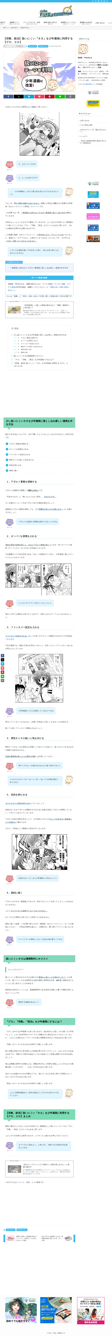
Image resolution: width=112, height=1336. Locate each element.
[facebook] (92, 1)
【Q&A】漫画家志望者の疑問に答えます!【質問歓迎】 (93, 142)
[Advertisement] (39, 392)
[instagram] (98, 1)
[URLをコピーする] (70, 96)
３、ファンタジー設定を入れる (28, 343)
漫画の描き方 (32, 46)
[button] (8, 96)
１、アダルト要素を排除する (28, 338)
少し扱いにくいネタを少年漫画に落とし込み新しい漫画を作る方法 (40, 335)
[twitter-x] (95, 1)
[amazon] (101, 1)
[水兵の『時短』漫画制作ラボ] (56, 11)
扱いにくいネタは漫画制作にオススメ (29, 356)
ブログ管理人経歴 (86, 125)
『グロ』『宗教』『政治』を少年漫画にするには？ (34, 360)
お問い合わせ (84, 120)
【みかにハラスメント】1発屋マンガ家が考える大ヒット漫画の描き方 (46, 1166)
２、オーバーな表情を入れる (28, 341)
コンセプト (84, 136)
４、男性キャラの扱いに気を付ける (30, 346)
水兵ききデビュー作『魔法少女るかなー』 (93, 131)
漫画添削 (14, 287)
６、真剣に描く (23, 352)
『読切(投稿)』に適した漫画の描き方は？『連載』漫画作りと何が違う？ (46, 306)
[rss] (104, 1)
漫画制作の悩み (43, 46)
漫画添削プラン (91, 84)
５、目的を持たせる (25, 349)
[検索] (107, 1)
